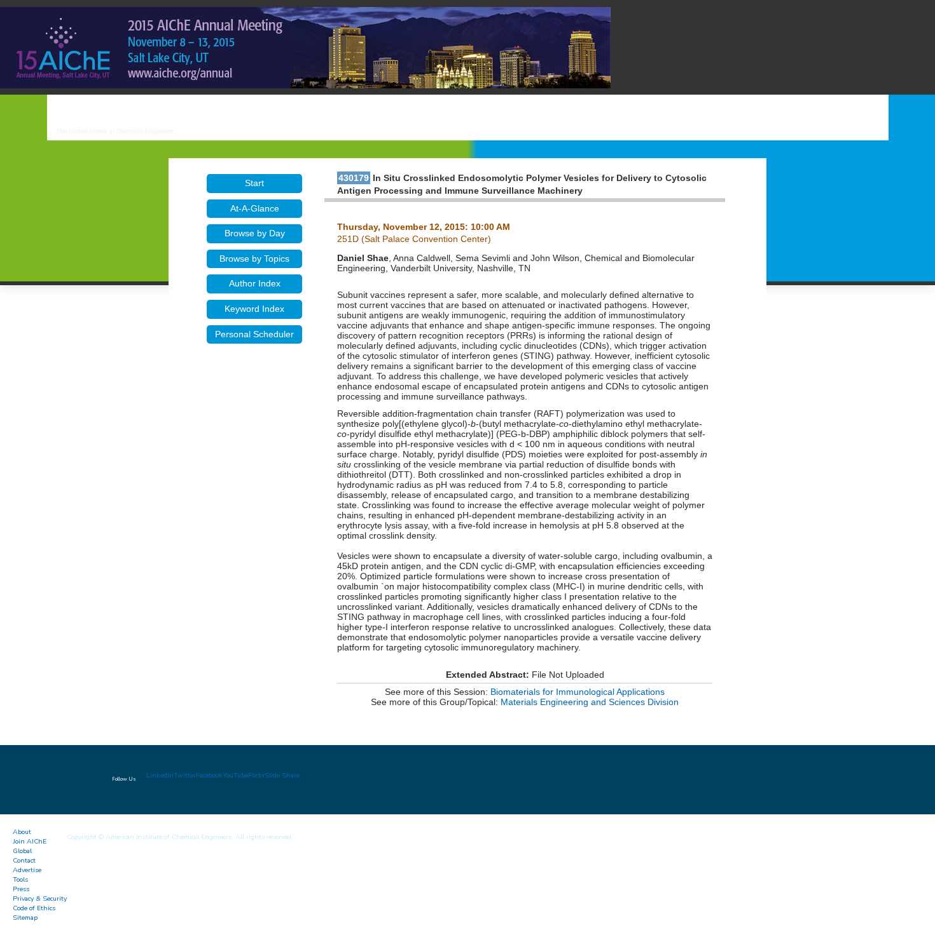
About (22, 832)
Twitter (185, 775)
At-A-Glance (254, 208)
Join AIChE (29, 841)
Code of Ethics (34, 908)
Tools (20, 879)
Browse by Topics (254, 258)
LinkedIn (160, 775)
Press (21, 889)
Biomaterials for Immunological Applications (577, 692)
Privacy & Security (40, 898)
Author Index (254, 283)
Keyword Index (254, 309)
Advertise (27, 870)
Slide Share (282, 775)
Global (22, 851)
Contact (24, 860)
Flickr (256, 775)
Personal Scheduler (254, 334)
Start (254, 183)
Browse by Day (255, 233)
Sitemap (25, 917)
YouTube (235, 775)
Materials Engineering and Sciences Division (590, 702)
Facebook (209, 775)
